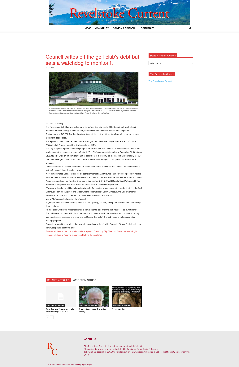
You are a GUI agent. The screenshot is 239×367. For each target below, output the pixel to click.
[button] (190, 28)
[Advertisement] (119, 41)
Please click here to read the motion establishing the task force (74, 234)
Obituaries (147, 28)
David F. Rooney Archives (55, 305)
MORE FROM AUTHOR (84, 280)
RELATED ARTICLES (58, 280)
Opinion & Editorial (125, 28)
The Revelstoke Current (160, 81)
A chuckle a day (118, 309)
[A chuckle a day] (127, 296)
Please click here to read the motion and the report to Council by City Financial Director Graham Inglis (91, 231)
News (88, 28)
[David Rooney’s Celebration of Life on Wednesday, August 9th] (61, 296)
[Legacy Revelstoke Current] (119, 12)
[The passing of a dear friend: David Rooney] (94, 296)
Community (102, 28)
